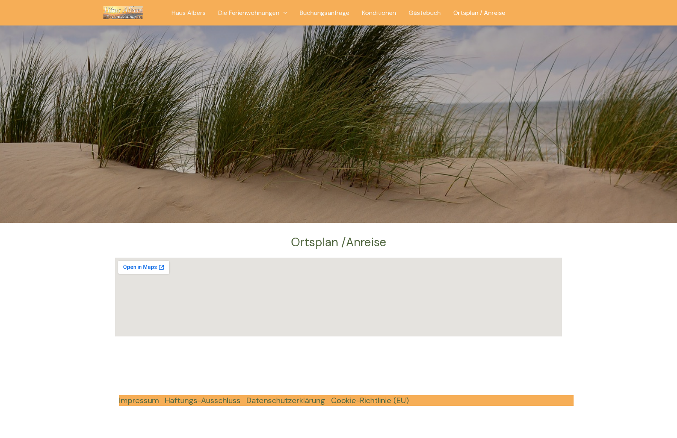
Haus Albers (189, 13)
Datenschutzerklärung (285, 400)
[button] (283, 13)
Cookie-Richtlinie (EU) (370, 400)
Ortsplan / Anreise (479, 13)
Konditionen (379, 13)
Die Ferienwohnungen (248, 13)
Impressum (139, 400)
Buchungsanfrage (324, 13)
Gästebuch (425, 13)
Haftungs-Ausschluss (203, 400)
